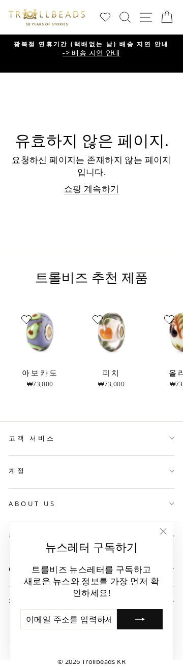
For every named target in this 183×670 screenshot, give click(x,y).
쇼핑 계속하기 (91, 188)
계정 (17, 470)
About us (32, 503)
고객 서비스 (32, 438)
